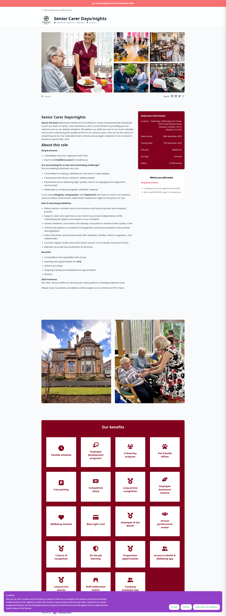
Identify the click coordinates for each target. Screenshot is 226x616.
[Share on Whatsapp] (183, 96)
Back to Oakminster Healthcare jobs (58, 10)
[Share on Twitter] (179, 96)
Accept (174, 607)
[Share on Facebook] (172, 96)
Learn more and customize (206, 607)
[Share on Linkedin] (176, 96)
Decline (186, 607)
